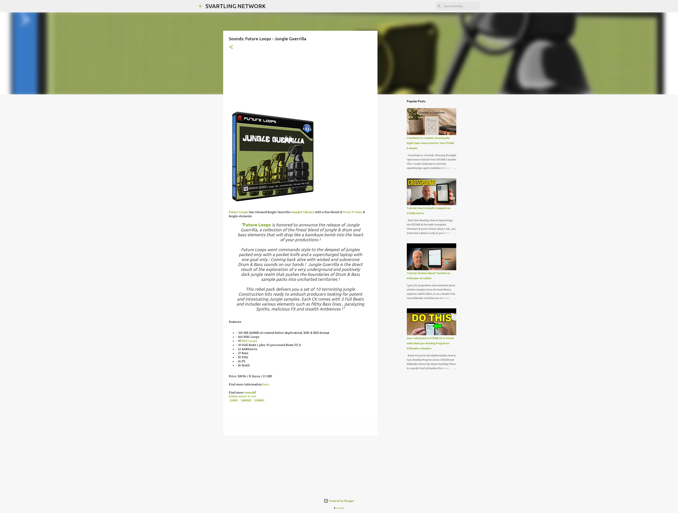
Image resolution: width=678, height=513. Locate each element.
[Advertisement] (300, 81)
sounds (249, 392)
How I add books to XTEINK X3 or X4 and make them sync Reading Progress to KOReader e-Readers (430, 343)
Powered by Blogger (341, 500)
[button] (231, 47)
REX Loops (249, 341)
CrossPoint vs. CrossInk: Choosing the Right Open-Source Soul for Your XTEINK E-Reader (430, 143)
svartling (340, 508)
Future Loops (238, 212)
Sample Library (302, 212)
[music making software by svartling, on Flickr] (273, 204)
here (266, 384)
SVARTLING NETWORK (236, 6)
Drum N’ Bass (352, 212)
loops (233, 400)
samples (246, 400)
